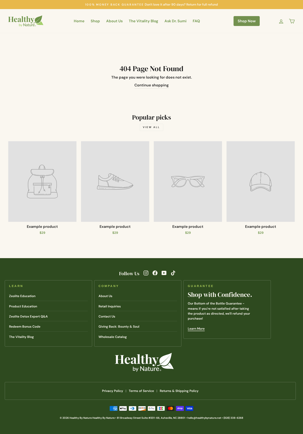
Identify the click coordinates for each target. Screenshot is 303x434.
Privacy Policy (112, 391)
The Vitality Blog (143, 21)
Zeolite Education (22, 296)
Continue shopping (151, 85)
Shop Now (247, 21)
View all (151, 127)
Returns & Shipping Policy (179, 391)
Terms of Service (141, 391)
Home (79, 21)
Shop (95, 21)
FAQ (196, 21)
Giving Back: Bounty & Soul (119, 327)
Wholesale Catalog (113, 337)
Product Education (23, 306)
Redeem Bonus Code (24, 327)
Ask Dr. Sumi (175, 21)
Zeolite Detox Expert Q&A (28, 316)
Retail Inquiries (110, 306)
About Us (114, 21)
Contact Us (107, 316)
